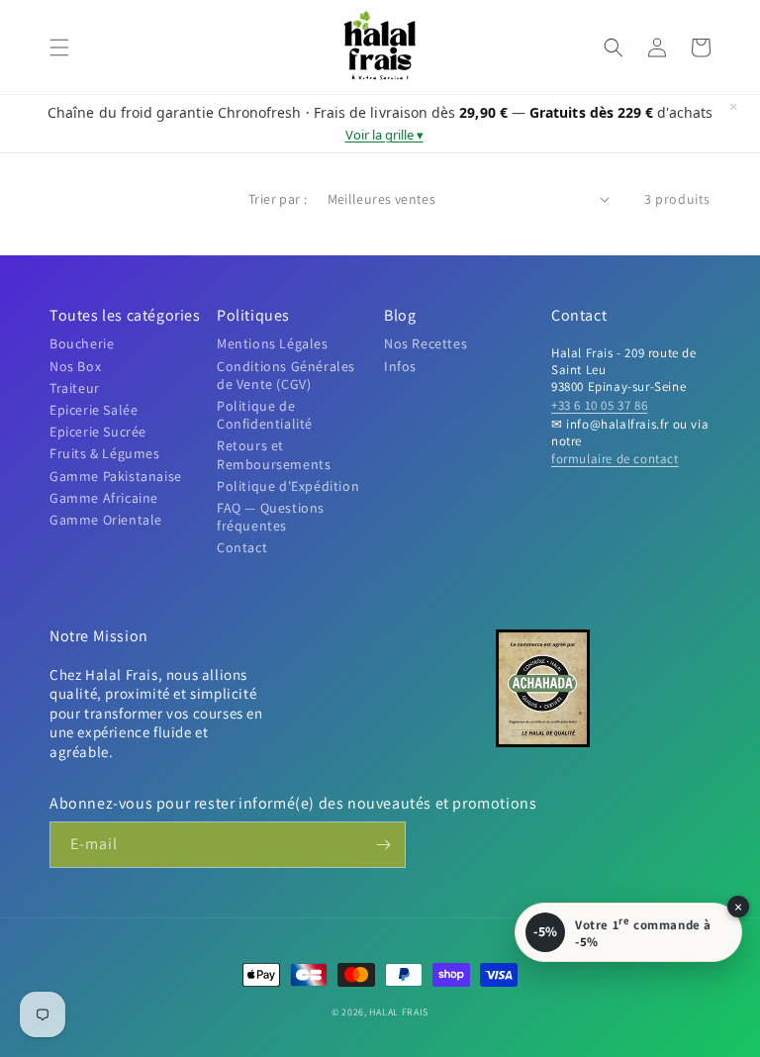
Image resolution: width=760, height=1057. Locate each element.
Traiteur (74, 388)
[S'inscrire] (383, 844)
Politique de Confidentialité (265, 414)
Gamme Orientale (105, 519)
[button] (59, 47)
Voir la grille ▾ (384, 135)
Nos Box (75, 366)
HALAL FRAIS (398, 1012)
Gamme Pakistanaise (115, 476)
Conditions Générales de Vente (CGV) (286, 375)
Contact (242, 547)
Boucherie (81, 343)
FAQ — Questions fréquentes (271, 516)
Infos (400, 366)
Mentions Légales (273, 343)
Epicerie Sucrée (97, 431)
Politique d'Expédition (288, 486)
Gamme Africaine (103, 498)
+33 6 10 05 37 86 (599, 405)
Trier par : (277, 199)
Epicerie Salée (93, 410)
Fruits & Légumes (104, 453)
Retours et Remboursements (274, 454)
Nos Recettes (425, 343)
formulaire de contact (615, 458)
